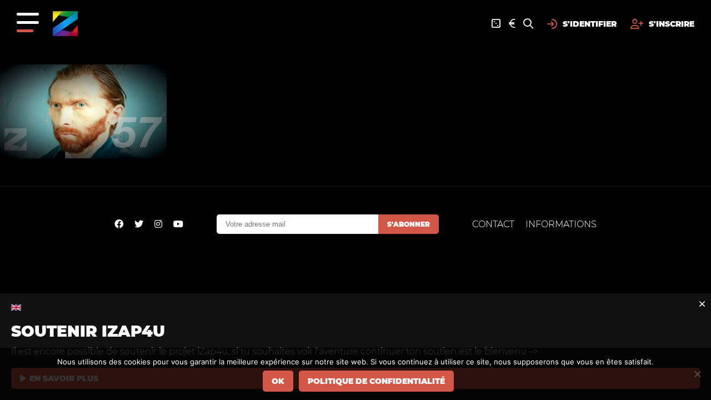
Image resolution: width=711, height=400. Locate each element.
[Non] (697, 373)
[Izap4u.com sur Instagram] (158, 224)
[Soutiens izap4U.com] (512, 24)
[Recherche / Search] (528, 24)
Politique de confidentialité (376, 381)
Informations (561, 224)
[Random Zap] (496, 24)
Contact (493, 224)
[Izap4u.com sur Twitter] (138, 224)
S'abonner (408, 224)
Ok (278, 381)
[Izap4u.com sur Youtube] (178, 224)
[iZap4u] (65, 23)
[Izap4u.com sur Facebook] (118, 224)
